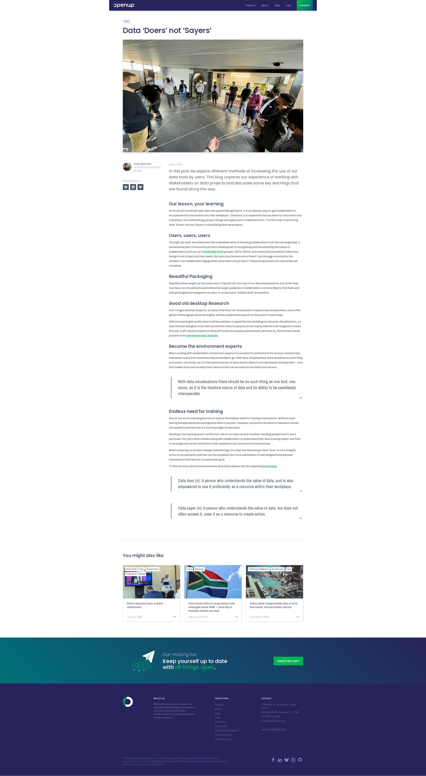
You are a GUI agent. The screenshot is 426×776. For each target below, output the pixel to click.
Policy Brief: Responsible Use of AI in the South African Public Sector (274, 605)
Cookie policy (223, 739)
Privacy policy (223, 735)
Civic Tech (131, 569)
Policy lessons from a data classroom (145, 605)
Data (141, 569)
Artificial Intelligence (259, 569)
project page (269, 466)
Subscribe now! (288, 661)
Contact (220, 722)
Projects (220, 704)
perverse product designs (202, 335)
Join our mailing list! (273, 729)
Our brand (221, 726)
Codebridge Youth (213, 251)
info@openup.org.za (273, 721)
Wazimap (199, 569)
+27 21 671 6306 (270, 716)
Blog (217, 713)
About (218, 709)
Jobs (218, 717)
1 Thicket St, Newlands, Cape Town (278, 706)
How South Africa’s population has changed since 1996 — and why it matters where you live (211, 607)
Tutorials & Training (135, 574)
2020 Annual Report (227, 730)
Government (152, 569)
